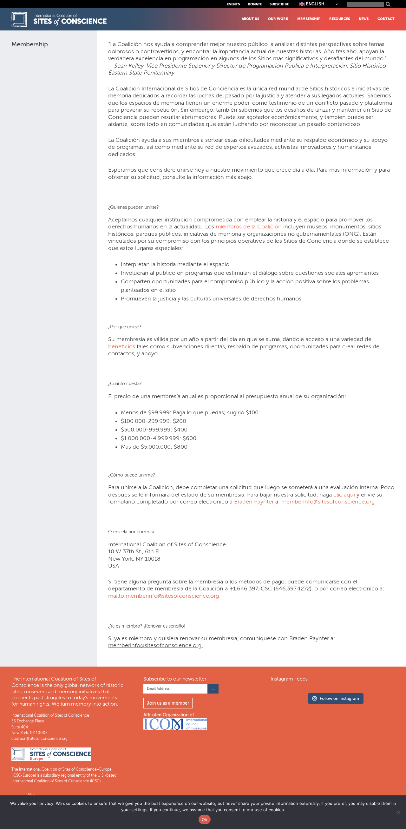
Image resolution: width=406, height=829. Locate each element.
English (314, 4)
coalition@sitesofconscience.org (39, 738)
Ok (204, 819)
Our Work (278, 19)
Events (233, 4)
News (364, 19)
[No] (398, 812)
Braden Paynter (254, 501)
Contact (386, 19)
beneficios (121, 346)
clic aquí (343, 494)
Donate (255, 4)
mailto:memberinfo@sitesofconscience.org (163, 596)
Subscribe (279, 4)
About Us (250, 19)
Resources (339, 19)
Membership (308, 19)
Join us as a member (168, 703)
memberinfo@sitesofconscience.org (328, 501)
